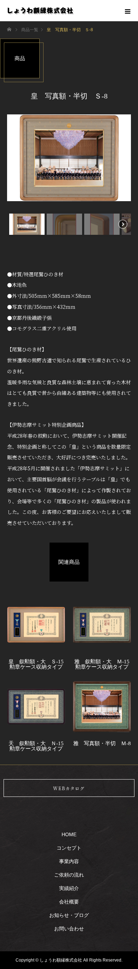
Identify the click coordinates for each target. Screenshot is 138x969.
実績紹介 (69, 888)
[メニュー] (127, 10)
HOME (69, 834)
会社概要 (69, 902)
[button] (27, 224)
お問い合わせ (69, 928)
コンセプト (69, 848)
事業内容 (69, 861)
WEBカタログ (69, 788)
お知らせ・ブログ (69, 915)
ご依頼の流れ (69, 875)
